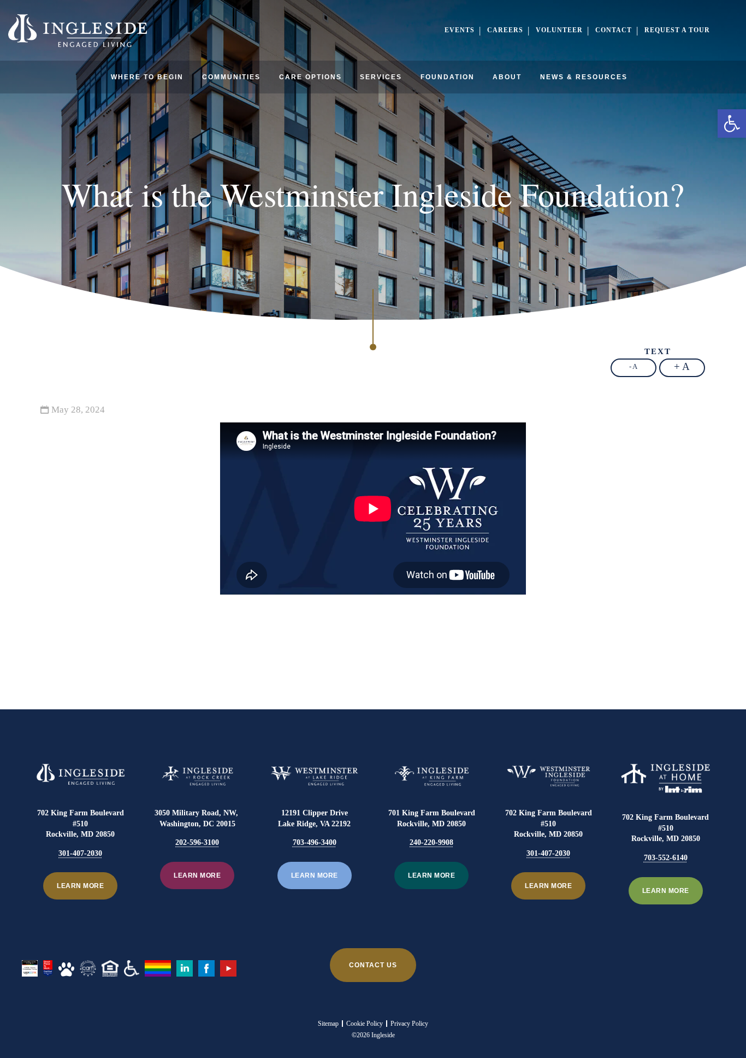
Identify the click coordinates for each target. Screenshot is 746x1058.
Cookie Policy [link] (364, 1023)
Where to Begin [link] (147, 77)
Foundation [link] (448, 77)
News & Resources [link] (583, 77)
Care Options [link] (310, 77)
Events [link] (460, 30)
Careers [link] (505, 30)
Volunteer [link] (559, 30)
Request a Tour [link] (677, 30)
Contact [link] (613, 30)
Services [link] (381, 77)
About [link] (507, 77)
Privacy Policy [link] (409, 1023)
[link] (732, 123)
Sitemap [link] (328, 1023)
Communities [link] (231, 77)
